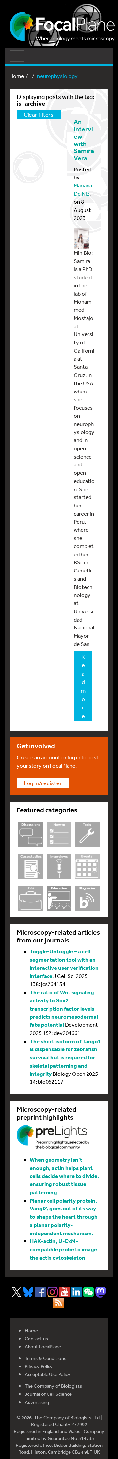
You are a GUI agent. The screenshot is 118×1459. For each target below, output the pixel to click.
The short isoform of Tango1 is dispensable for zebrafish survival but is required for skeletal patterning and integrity (65, 1057)
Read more (83, 686)
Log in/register (43, 782)
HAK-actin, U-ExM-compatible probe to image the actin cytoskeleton (63, 1249)
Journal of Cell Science (48, 1394)
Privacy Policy (39, 1366)
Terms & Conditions (45, 1358)
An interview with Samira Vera (84, 140)
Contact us (36, 1338)
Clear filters (39, 114)
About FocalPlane (43, 1346)
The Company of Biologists (53, 1386)
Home (16, 75)
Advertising (37, 1402)
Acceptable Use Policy (47, 1374)
